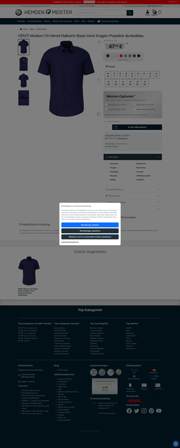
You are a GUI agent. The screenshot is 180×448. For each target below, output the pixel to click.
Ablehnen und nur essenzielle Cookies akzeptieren (90, 237)
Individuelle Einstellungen (70, 242)
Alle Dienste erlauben (90, 225)
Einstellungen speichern (90, 231)
